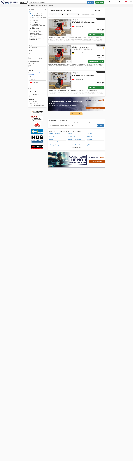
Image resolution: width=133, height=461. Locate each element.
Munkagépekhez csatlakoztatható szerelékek (38, 26)
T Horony (89, 133)
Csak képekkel (34, 102)
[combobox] (37, 79)
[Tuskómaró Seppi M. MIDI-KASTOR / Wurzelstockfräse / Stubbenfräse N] (60, 80)
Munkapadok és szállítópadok (39, 18)
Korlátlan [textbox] (32, 79)
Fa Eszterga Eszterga (54, 145)
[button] (130, 2)
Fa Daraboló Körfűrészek (55, 142)
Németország (36, 82)
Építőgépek (34, 12)
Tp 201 (88, 145)
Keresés (91, 2)
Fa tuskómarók (38, 15)
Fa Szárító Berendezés (73, 136)
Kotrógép (35, 20)
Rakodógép (35, 22)
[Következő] (70, 27)
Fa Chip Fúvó (52, 136)
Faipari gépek (35, 36)
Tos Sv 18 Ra (90, 142)
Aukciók (32, 96)
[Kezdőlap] (28, 5)
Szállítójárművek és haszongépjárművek (36, 34)
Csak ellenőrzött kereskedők (37, 105)
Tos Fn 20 (89, 136)
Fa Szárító (70, 133)
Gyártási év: (31, 63)
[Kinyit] (76, 42)
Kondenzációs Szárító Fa (74, 145)
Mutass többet (77, 147)
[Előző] (49, 27)
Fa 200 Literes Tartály (54, 133)
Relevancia (98, 10)
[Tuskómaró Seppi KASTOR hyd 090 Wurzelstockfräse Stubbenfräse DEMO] (60, 27)
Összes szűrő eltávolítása (87, 14)
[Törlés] (56, 14)
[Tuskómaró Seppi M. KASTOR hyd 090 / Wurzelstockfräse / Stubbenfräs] (60, 54)
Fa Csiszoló (51, 139)
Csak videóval (34, 103)
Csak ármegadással (34, 61)
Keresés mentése (77, 114)
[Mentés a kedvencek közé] (103, 21)
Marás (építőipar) (37, 13)
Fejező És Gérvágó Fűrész (74, 139)
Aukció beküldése (95, 108)
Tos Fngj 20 (90, 139)
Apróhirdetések (34, 94)
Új (31, 88)
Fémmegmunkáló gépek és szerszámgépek (36, 30)
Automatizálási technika (37, 38)
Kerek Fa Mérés (72, 142)
